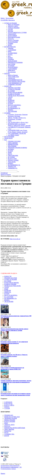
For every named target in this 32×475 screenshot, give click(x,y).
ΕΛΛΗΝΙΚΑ (4, 20)
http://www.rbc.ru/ (15, 239)
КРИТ (6, 423)
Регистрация (9, 18)
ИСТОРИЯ (7, 281)
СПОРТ (6, 287)
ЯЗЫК (6, 289)
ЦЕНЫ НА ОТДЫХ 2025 (12, 417)
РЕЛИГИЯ (7, 290)
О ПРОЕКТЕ (8, 402)
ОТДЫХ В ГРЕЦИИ (10, 279)
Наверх (3, 473)
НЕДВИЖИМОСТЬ (10, 298)
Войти (3, 18)
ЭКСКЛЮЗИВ (8, 301)
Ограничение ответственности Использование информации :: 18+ (11, 466)
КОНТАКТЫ (8, 403)
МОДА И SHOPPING (10, 295)
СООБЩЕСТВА (9, 434)
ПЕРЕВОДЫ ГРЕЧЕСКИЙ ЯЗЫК (14, 428)
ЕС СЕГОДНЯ (8, 297)
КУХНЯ (6, 293)
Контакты (12, 20)
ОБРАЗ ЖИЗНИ (9, 429)
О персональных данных (8, 468)
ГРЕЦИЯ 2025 (8, 415)
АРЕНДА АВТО (9, 424)
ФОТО (6, 432)
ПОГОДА (7, 426)
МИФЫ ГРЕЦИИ (9, 420)
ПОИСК (6, 407)
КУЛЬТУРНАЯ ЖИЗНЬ (11, 282)
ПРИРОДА (7, 292)
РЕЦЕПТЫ (7, 431)
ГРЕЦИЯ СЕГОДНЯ (10, 278)
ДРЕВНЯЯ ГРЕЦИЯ (10, 418)
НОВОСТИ (7, 276)
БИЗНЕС (7, 300)
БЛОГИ (6, 435)
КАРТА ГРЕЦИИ (9, 421)
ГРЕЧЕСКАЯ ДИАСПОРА (12, 286)
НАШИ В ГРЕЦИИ (10, 284)
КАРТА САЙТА (9, 405)
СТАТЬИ (7, 408)
